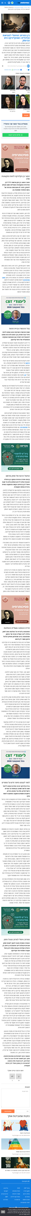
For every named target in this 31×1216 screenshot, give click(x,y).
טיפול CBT (27, 1188)
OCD (18, 1188)
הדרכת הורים (4, 1194)
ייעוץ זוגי (6, 1191)
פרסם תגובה (7, 1111)
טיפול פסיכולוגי (16, 1191)
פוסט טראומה (26, 1200)
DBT (6, 1197)
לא (12, 1076)
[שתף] (2, 66)
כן (18, 1076)
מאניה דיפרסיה (16, 1194)
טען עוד (26, 115)
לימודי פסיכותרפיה (25, 1202)
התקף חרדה (26, 1191)
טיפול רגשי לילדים (15, 1197)
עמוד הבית (27, 7)
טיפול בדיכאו (26, 1194)
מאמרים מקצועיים (19, 7)
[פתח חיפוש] (5, 3)
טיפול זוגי (27, 1197)
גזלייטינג (5, 1188)
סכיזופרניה (17, 1200)
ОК (3, 1212)
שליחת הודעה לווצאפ (14, 135)
